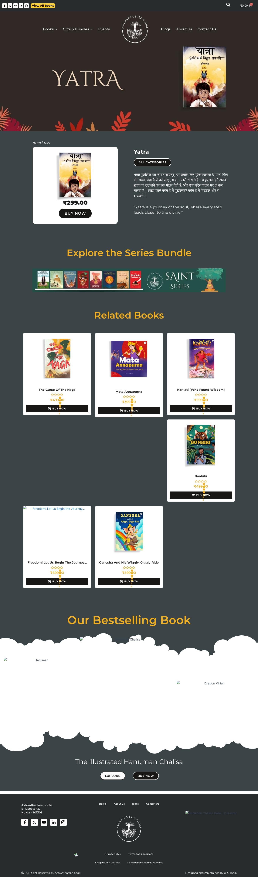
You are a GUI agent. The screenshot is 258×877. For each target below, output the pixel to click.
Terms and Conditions (140, 853)
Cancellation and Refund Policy (145, 862)
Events (104, 29)
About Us (184, 29)
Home (37, 142)
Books (48, 29)
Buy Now (75, 213)
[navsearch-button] (228, 5)
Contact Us (207, 29)
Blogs (166, 29)
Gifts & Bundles (76, 29)
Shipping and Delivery (107, 862)
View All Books (43, 5)
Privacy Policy (113, 853)
